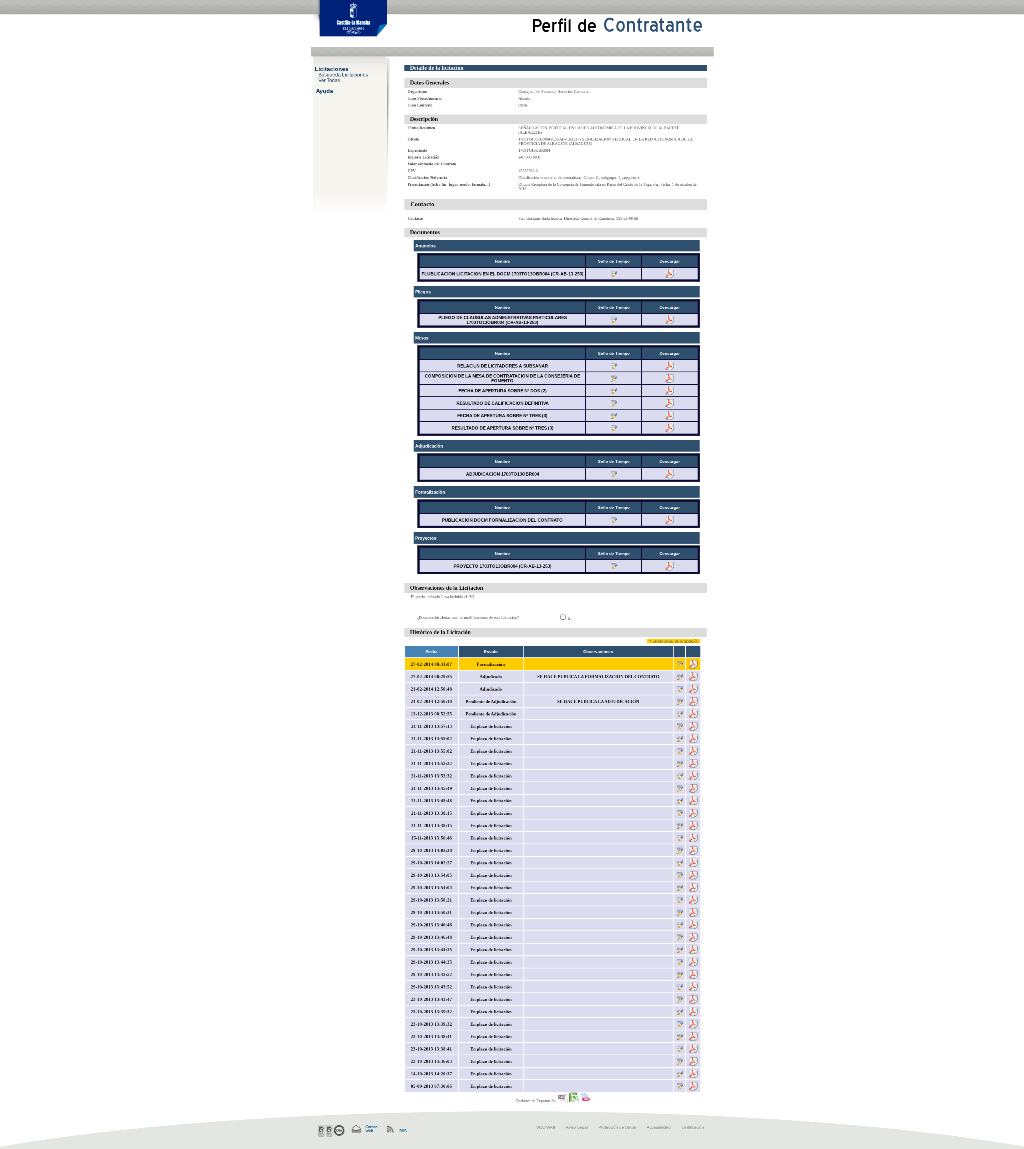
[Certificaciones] (331, 1131)
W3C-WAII (545, 1127)
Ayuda (324, 90)
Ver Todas (329, 80)
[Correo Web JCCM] (364, 1129)
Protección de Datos (617, 1127)
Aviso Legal (577, 1127)
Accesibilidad (659, 1127)
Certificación (693, 1127)
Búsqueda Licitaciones (343, 74)
